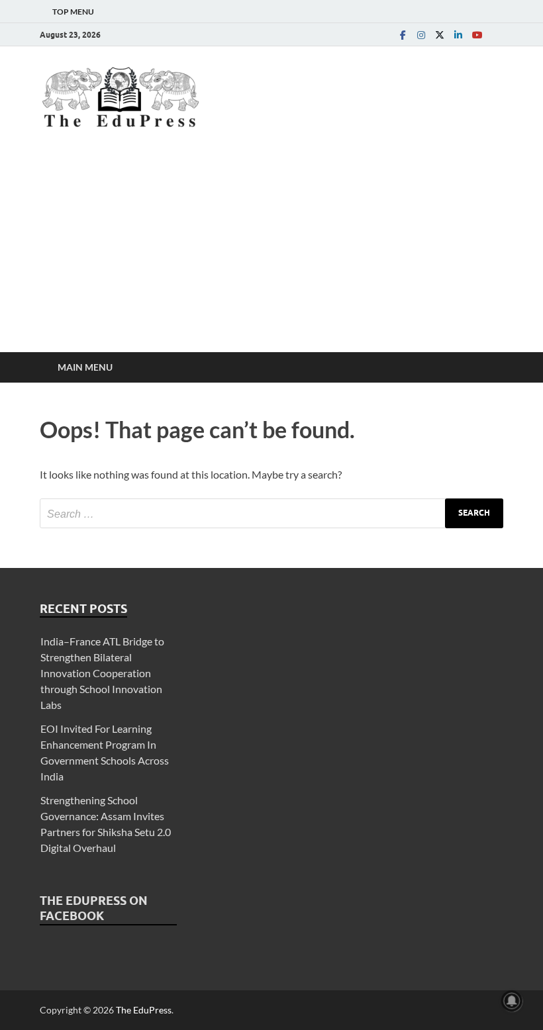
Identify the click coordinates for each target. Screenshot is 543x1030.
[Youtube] (477, 34)
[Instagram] (421, 34)
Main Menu (85, 367)
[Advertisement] (271, 253)
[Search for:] (271, 513)
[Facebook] (403, 34)
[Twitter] (440, 34)
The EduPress (144, 1009)
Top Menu (73, 12)
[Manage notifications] (511, 1000)
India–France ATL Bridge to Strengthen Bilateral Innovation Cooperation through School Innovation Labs (102, 673)
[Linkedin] (458, 34)
